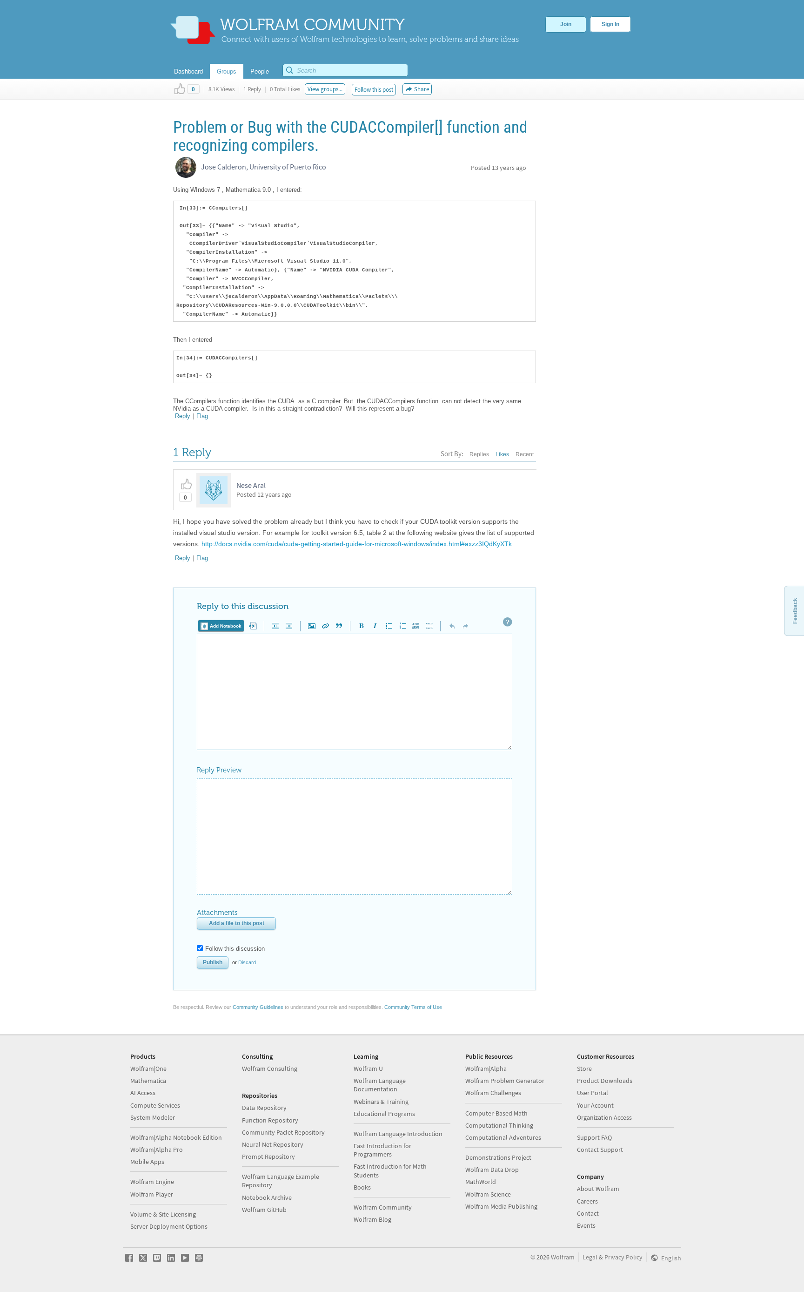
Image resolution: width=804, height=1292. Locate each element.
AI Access (142, 1093)
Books (362, 1187)
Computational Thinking (499, 1125)
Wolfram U (368, 1068)
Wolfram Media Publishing (501, 1206)
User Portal (592, 1093)
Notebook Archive (267, 1197)
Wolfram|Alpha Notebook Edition (176, 1137)
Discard (247, 962)
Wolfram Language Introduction (398, 1134)
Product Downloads (604, 1080)
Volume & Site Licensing (163, 1214)
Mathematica (148, 1080)
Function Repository (270, 1120)
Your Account (595, 1105)
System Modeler (152, 1117)
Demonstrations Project (498, 1157)
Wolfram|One (148, 1068)
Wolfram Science (488, 1194)
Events (586, 1225)
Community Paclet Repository (283, 1132)
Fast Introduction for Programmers (382, 1150)
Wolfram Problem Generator (504, 1080)
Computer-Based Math (496, 1113)
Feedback (795, 611)
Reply (182, 416)
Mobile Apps (147, 1161)
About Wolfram (598, 1188)
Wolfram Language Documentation (380, 1084)
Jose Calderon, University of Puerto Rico (263, 166)
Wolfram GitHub (264, 1209)
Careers (587, 1201)
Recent (525, 454)
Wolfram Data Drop (492, 1169)
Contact (588, 1213)
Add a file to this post (236, 923)
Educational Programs (384, 1113)
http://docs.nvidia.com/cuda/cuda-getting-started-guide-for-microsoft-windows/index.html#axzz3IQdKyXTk (356, 544)
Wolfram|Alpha (486, 1068)
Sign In (610, 24)
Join (565, 24)
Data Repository (264, 1107)
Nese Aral (251, 485)
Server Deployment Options (169, 1226)
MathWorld (480, 1181)
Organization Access (604, 1117)
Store (584, 1068)
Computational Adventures (503, 1137)
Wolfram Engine (152, 1181)
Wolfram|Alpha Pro (156, 1149)
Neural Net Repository (272, 1144)
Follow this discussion (235, 948)
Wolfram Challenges (493, 1093)
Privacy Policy (623, 1257)
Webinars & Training (381, 1101)
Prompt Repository (268, 1156)
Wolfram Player (151, 1194)
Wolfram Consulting (269, 1068)
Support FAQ (594, 1137)
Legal (590, 1257)
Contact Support (600, 1149)
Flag (202, 416)
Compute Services (155, 1105)
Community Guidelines (258, 1007)
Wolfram (563, 1257)
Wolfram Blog (372, 1219)
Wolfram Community (383, 1207)
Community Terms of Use (413, 1007)
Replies (479, 454)
